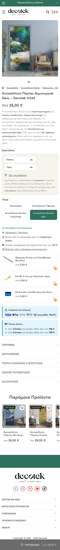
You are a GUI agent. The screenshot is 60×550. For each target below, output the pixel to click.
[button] (17, 228)
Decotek (43, 538)
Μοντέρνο (23, 232)
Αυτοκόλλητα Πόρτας (30, 87)
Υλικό (5, 199)
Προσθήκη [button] (54, 267)
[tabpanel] (30, 48)
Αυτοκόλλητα (12, 87)
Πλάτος (10, 159)
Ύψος (9, 167)
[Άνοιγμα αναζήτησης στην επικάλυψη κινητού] (47, 12)
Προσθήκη (32, 544)
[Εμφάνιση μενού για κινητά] (4, 12)
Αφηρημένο (11, 232)
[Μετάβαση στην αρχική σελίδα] (18, 12)
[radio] (15, 206)
